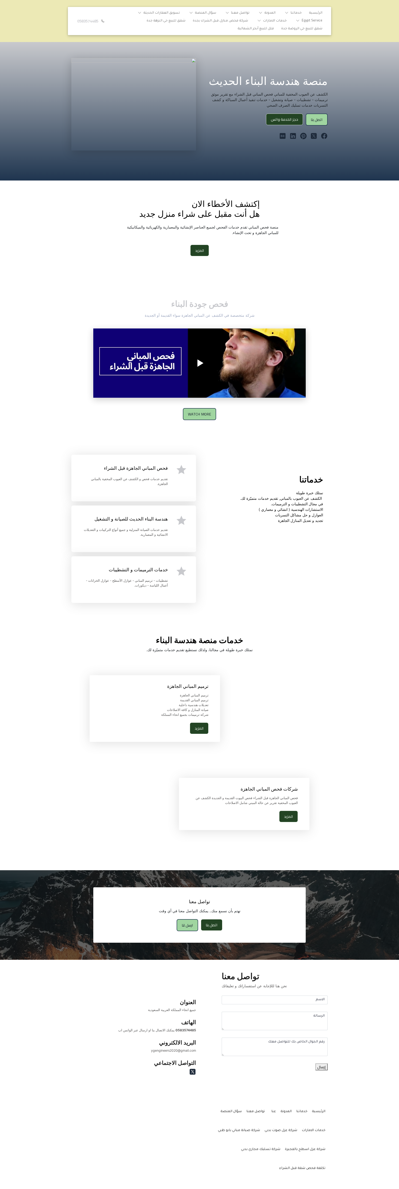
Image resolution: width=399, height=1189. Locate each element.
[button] (292, 13)
